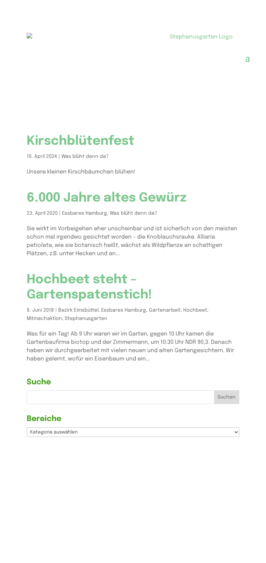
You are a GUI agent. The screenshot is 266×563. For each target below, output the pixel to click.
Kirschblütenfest (80, 141)
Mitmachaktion (44, 318)
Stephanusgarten (86, 318)
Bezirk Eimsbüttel (78, 310)
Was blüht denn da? (85, 156)
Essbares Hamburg (84, 213)
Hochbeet (195, 310)
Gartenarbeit (164, 310)
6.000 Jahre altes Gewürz (107, 198)
